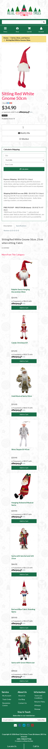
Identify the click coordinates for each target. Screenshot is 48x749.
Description (8, 226)
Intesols (24, 737)
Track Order (6, 699)
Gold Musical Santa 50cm (21, 396)
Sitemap (37, 709)
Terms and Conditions (38, 697)
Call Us (36, 746)
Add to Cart (24, 308)
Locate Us (11, 746)
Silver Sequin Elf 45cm (20, 449)
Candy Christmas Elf (19, 343)
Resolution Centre (6, 704)
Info (31, 112)
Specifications (21, 226)
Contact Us (22, 703)
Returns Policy (39, 702)
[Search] (44, 22)
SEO (42, 734)
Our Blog (21, 699)
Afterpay (37, 705)
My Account (6, 696)
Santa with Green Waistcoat (23, 663)
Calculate (24, 169)
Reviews (7, 231)
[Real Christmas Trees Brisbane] (24, 9)
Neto (31, 741)
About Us (21, 696)
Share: (4, 103)
